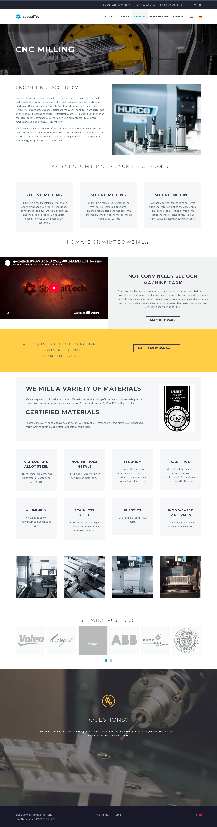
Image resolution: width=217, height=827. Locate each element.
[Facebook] (195, 5)
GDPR (119, 815)
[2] (111, 660)
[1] (106, 660)
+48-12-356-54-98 (147, 4)
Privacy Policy (102, 815)
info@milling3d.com (173, 4)
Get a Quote (108, 755)
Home (108, 16)
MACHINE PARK (163, 320)
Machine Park (159, 16)
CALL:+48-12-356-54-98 (157, 348)
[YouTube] (199, 5)
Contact (179, 16)
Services (140, 16)
